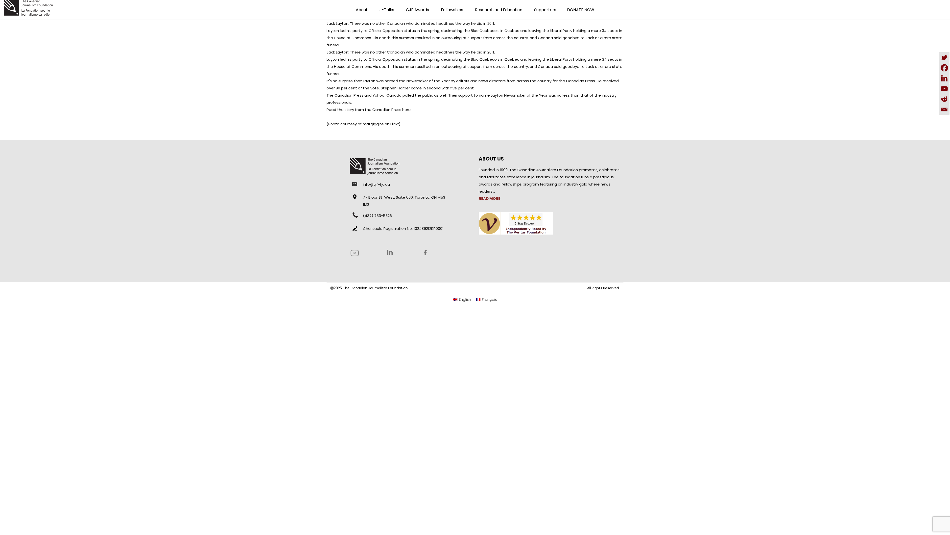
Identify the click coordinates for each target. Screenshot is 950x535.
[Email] (944, 109)
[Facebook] (944, 68)
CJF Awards (417, 10)
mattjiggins (373, 124)
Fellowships (452, 10)
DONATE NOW (580, 10)
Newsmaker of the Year (428, 80)
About (362, 10)
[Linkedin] (944, 78)
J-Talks (387, 10)
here (406, 109)
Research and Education (498, 10)
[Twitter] (944, 57)
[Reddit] (944, 99)
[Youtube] (944, 88)
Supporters (545, 10)
